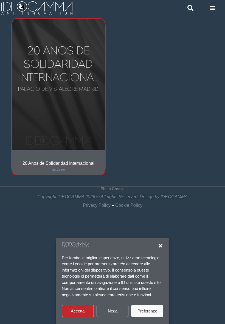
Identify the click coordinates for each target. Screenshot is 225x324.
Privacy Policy (97, 205)
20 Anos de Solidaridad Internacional (58, 163)
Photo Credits (112, 188)
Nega (112, 311)
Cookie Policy (128, 205)
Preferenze (147, 311)
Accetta (78, 311)
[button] (160, 245)
